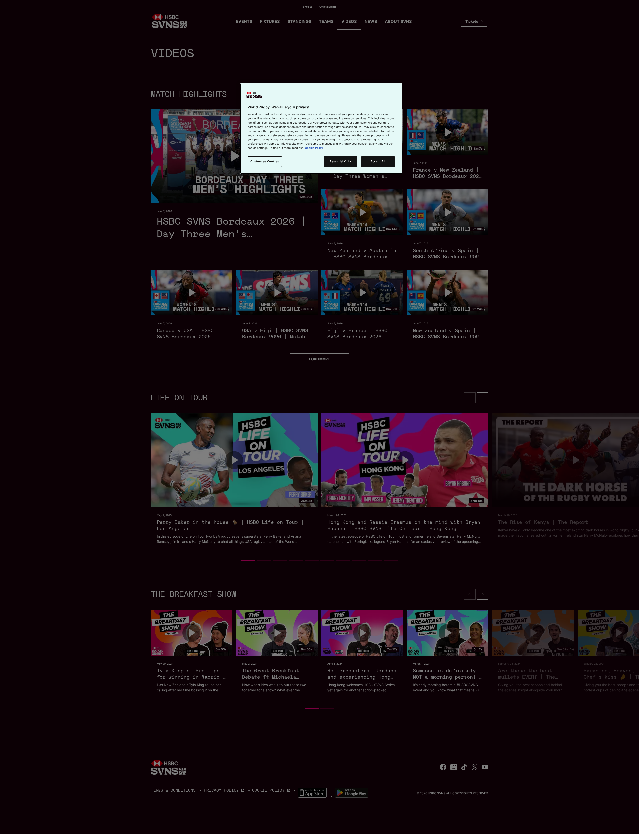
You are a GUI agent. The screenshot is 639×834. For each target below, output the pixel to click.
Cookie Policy (314, 148)
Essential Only (340, 161)
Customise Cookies (264, 161)
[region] (321, 128)
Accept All (378, 161)
